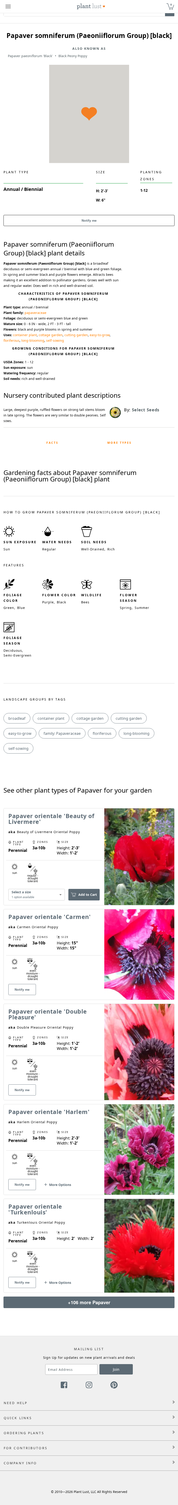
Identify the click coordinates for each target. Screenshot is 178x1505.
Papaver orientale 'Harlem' (48, 1112)
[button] (57, 1186)
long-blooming (32, 340)
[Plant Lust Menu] (8, 6)
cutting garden (76, 335)
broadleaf (16, 718)
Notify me (89, 220)
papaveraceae (35, 312)
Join (116, 1369)
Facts (52, 443)
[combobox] (36, 894)
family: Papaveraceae (62, 733)
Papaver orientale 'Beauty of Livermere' (51, 818)
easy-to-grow (100, 335)
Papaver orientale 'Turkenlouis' (35, 1209)
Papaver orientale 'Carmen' (49, 917)
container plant (25, 335)
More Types (119, 443)
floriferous (11, 340)
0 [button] (171, 4)
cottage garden (51, 335)
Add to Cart (87, 894)
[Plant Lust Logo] (91, 6)
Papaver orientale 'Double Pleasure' (47, 1014)
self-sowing (55, 340)
